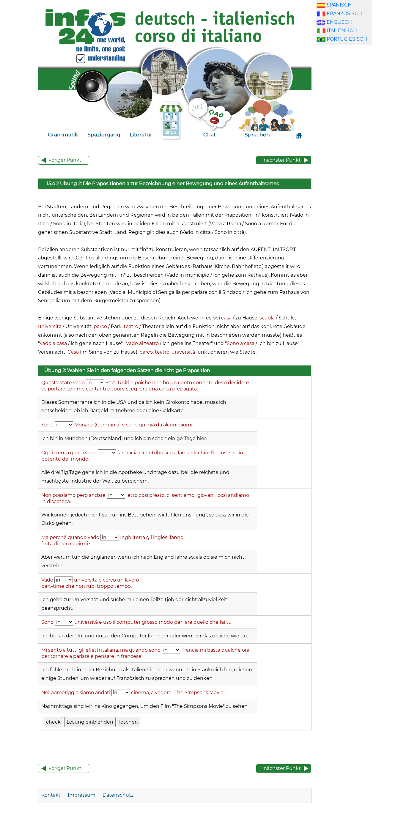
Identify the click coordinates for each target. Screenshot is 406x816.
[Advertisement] (344, 151)
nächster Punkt (282, 160)
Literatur (141, 134)
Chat (209, 134)
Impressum (81, 795)
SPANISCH (339, 5)
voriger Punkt (65, 160)
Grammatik (63, 134)
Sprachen (257, 134)
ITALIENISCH (342, 30)
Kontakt (51, 795)
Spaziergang (103, 134)
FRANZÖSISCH (344, 13)
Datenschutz (118, 795)
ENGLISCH (339, 22)
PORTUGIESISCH (347, 39)
